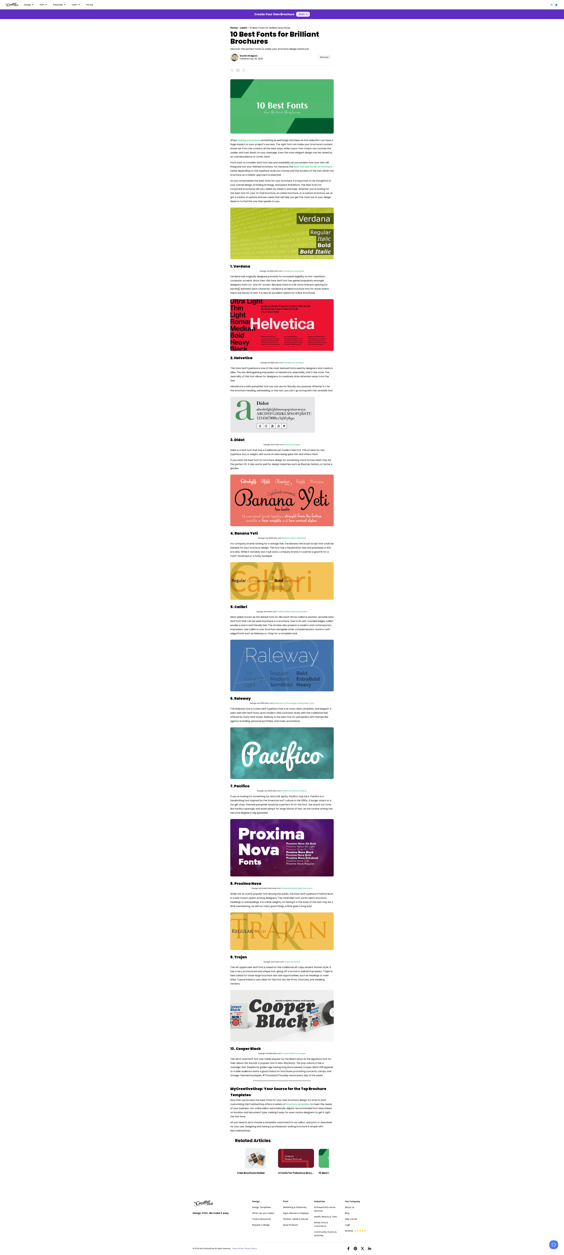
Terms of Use (238, 1248)
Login (347, 1224)
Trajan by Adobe (292, 961)
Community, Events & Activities (325, 1233)
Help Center (351, 1219)
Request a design (261, 1224)
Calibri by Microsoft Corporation (292, 611)
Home (234, 28)
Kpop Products (290, 1224)
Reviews (349, 1230)
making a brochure (249, 140)
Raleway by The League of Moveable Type (294, 703)
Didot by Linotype (292, 444)
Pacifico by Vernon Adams (294, 790)
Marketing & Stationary (295, 1207)
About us (349, 1207)
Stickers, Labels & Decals (295, 1219)
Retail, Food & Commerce (321, 1224)
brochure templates (298, 1104)
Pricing (89, 4)
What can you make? (263, 1213)
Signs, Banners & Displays (296, 1213)
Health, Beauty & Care (325, 1216)
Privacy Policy (251, 1248)
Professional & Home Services (324, 1209)
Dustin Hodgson (248, 55)
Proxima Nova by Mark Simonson (296, 888)
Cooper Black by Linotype (294, 1053)
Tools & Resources (261, 1219)
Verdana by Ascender (293, 271)
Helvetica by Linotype (294, 362)
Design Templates (261, 1207)
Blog (347, 1213)
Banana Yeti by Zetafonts (294, 538)
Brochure (324, 57)
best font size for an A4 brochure (313, 166)
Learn (243, 28)
